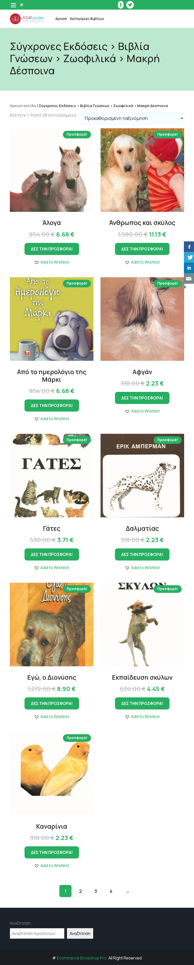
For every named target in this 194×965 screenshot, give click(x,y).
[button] (51, 262)
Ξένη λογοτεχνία (90, 93)
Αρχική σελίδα (23, 105)
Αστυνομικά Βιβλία (92, 30)
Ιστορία (82, 67)
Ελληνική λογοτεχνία (93, 42)
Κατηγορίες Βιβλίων (87, 18)
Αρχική (61, 18)
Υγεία (80, 131)
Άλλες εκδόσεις (89, 156)
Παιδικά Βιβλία (89, 168)
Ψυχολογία (85, 143)
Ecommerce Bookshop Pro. (82, 958)
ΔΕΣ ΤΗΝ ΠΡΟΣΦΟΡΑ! (52, 249)
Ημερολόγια (86, 55)
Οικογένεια (85, 105)
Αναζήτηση (20, 923)
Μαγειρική (84, 80)
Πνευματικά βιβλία (92, 118)
